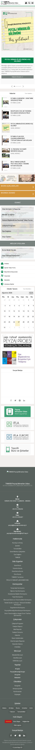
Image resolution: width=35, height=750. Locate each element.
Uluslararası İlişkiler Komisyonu (17, 594)
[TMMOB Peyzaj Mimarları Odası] (17, 475)
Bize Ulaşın (16, 721)
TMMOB (17, 557)
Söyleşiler (17, 694)
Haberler (17, 635)
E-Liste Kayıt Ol (17, 747)
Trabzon (12, 712)
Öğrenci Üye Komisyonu (17, 591)
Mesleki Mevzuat (17, 655)
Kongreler (18, 685)
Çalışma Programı (17, 623)
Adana (4, 708)
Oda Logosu (17, 725)
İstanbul (24, 708)
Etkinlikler (18, 647)
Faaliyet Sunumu (17, 632)
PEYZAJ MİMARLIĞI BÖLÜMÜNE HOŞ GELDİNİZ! (17, 60)
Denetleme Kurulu (17, 571)
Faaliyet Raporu (17, 626)
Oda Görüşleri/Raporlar (17, 641)
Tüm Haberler (28, 93)
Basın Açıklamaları (17, 638)
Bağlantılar (26, 721)
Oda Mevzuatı (17, 658)
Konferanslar (18, 691)
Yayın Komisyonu (17, 597)
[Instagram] (20, 400)
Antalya (11, 708)
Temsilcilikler (17, 548)
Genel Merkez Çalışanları (17, 551)
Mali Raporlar (18, 629)
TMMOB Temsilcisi (17, 577)
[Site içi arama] (29, 2)
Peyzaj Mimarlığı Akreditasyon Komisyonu (17, 610)
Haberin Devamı (17, 77)
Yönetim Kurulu (17, 568)
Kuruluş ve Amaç (17, 543)
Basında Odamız (17, 644)
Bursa (18, 708)
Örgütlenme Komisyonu (17, 607)
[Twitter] (15, 400)
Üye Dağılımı (17, 554)
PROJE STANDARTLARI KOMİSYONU (17, 580)
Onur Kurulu (17, 574)
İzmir (31, 708)
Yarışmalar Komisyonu (17, 588)
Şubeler (17, 546)
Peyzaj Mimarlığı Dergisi (17, 672)
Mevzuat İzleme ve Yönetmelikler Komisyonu (18, 600)
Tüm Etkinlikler (27, 289)
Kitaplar (17, 669)
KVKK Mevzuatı (17, 661)
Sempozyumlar (17, 688)
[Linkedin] (24, 400)
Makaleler (17, 677)
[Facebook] (11, 400)
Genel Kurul (17, 565)
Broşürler (17, 674)
